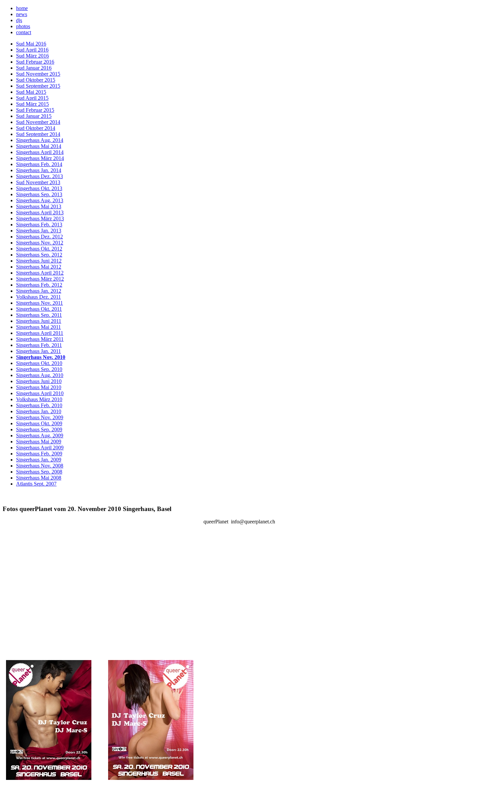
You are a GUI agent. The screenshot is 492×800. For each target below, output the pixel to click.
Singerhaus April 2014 (40, 152)
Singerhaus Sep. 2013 (39, 194)
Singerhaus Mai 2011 (38, 327)
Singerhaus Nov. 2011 (39, 303)
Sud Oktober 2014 (35, 128)
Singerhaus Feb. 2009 (39, 453)
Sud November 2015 (38, 74)
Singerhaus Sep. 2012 (39, 255)
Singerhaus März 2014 (40, 158)
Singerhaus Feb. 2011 (39, 345)
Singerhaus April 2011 (39, 333)
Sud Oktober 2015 (35, 80)
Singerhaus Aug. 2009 (39, 435)
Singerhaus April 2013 (40, 212)
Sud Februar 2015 (35, 110)
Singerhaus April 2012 (40, 273)
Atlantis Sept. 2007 (36, 484)
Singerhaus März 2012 (40, 279)
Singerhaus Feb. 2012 (39, 285)
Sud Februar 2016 (35, 62)
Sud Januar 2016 (34, 68)
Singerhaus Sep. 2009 (39, 429)
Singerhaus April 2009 (40, 447)
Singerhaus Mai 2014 (38, 146)
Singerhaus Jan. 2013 (38, 230)
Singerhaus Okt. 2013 (39, 188)
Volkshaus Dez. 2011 (38, 297)
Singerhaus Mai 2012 (38, 267)
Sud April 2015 (32, 98)
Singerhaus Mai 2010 (38, 387)
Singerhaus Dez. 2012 (39, 236)
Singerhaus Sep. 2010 (39, 369)
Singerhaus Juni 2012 (39, 261)
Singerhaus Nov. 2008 (39, 465)
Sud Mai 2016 (31, 44)
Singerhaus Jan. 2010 (38, 411)
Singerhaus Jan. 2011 (38, 351)
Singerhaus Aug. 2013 (39, 200)
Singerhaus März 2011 (40, 339)
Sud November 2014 (38, 122)
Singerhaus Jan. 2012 (38, 291)
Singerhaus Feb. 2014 (39, 164)
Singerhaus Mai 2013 (38, 206)
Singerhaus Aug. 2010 (39, 375)
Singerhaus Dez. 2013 (39, 176)
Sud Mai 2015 (31, 92)
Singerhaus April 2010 (40, 393)
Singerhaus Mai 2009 (38, 441)
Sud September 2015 (38, 86)
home (22, 8)
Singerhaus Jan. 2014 (38, 170)
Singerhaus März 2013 (40, 218)
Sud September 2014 (38, 134)
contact (23, 32)
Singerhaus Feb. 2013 (39, 224)
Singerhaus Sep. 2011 (39, 315)
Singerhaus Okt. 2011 (39, 309)
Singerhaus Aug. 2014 (39, 140)
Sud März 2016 (32, 56)
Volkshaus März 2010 (39, 399)
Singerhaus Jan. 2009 (38, 459)
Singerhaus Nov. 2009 (39, 417)
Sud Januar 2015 (34, 116)
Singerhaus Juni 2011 (38, 321)
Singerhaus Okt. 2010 (39, 363)
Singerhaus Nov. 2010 (40, 357)
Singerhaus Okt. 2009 (39, 423)
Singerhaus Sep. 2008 (39, 472)
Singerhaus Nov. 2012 (39, 242)
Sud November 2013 (38, 182)
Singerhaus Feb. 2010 (39, 405)
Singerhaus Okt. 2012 (39, 248)
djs (19, 20)
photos (23, 26)
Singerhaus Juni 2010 (39, 381)
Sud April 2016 (32, 50)
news (21, 14)
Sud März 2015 (32, 104)
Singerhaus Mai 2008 (38, 478)
